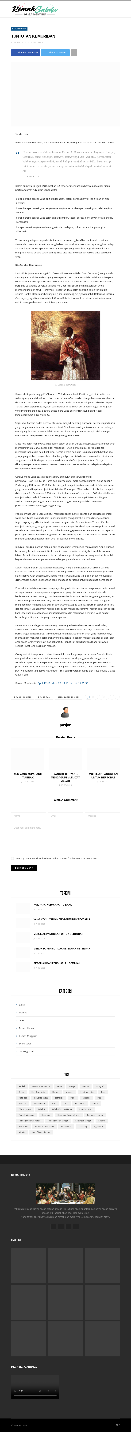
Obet (21, 1020)
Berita (59, 1086)
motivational (39, 1103)
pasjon (65, 724)
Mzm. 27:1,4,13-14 (62, 683)
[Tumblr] (117, 697)
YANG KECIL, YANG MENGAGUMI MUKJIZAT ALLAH (65, 777)
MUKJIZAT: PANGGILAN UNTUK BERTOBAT (58, 934)
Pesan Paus (80, 1103)
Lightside (59, 1097)
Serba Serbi (25, 1043)
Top (117, 1425)
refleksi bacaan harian (62, 1109)
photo (95, 1103)
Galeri (22, 1004)
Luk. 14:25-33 (80, 683)
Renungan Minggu (83, 1120)
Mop (99, 1097)
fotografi (100, 1086)
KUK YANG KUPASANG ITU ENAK (53, 904)
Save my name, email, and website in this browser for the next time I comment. (56, 858)
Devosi (85, 1086)
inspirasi (69, 1092)
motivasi (23, 1103)
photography (25, 1109)
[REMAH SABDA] (35, 9)
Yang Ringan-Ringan (41, 1132)
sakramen (23, 1126)
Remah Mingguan (28, 1035)
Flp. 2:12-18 (44, 683)
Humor (55, 1092)
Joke (103, 1092)
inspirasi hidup (87, 1092)
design (72, 1086)
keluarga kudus (41, 1097)
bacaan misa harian (41, 1086)
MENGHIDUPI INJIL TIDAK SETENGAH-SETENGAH (62, 948)
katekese (23, 1097)
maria (73, 1097)
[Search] (122, 9)
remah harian (22, 697)
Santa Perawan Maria (44, 1126)
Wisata (22, 1132)
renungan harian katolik (30, 1120)
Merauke (86, 1097)
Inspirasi (23, 1012)
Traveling (82, 1126)
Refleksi (41, 1109)
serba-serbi (66, 1126)
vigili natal (98, 1126)
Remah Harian (19, 29)
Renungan (44, 697)
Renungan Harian (68, 697)
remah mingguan (27, 1115)
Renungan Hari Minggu (58, 1120)
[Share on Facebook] (95, 697)
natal (54, 1103)
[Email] (112, 697)
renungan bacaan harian (69, 1115)
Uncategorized (26, 1051)
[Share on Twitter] (101, 697)
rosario (101, 1120)
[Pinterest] (106, 697)
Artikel (22, 1086)
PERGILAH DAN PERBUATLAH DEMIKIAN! (57, 963)
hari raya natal (38, 1092)
